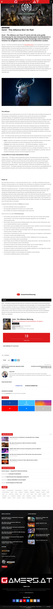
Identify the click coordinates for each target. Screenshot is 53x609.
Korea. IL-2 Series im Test (42, 540)
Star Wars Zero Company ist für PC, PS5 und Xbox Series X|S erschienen (25, 454)
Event (16, 492)
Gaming (3, 27)
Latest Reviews (32, 513)
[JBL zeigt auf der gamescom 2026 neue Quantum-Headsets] (5, 444)
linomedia (48, 606)
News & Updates (6, 513)
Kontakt (21, 606)
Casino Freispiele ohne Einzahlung (8, 556)
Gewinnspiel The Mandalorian (15, 473)
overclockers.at (28, 607)
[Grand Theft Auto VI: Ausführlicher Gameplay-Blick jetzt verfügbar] (5, 439)
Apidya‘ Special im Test (41, 523)
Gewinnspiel (32, 492)
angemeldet (8, 393)
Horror (48, 492)
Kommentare (19, 385)
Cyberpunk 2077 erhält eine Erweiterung (19, 470)
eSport (12, 492)
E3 (48, 490)
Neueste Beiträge (7, 434)
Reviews (8, 27)
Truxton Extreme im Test (41, 528)
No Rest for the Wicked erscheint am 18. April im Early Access (41, 367)
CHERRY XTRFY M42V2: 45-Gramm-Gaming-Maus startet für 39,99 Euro (25, 448)
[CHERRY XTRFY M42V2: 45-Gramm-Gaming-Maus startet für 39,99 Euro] (5, 450)
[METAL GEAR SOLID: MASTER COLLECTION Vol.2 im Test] (31, 536)
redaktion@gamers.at (29, 592)
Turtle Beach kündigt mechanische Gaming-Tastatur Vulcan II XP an (12, 542)
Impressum (25, 606)
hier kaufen (15, 323)
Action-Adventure (10, 490)
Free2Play (20, 492)
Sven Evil (11, 371)
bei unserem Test (29, 44)
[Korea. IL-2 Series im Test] (31, 542)
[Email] (27, 600)
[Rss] (31, 600)
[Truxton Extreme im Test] (31, 530)
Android (31, 490)
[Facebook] (14, 600)
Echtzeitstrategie (5, 492)
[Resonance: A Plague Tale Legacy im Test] (31, 519)
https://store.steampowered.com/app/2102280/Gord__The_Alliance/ (28, 321)
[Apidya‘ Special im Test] (31, 525)
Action (3, 490)
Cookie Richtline (38, 606)
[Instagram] (21, 600)
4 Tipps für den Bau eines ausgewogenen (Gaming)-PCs (17, 476)
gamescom (26, 492)
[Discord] (38, 600)
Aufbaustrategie (37, 490)
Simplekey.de (4, 553)
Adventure (26, 490)
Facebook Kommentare (31, 385)
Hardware (38, 492)
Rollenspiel (7, 355)
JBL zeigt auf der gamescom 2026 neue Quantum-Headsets (23, 443)
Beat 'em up (44, 490)
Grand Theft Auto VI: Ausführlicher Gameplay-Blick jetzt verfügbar (24, 437)
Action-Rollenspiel (18, 490)
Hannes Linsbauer (14, 438)
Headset (43, 492)
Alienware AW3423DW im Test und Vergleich (16, 479)
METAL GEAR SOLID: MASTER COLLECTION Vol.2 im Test (43, 535)
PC (5, 27)
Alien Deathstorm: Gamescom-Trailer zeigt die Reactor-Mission (24, 460)
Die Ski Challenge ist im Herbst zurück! (14, 482)
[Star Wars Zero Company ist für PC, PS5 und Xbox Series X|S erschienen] (5, 456)
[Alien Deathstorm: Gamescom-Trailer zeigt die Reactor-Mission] (5, 462)
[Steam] (34, 600)
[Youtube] (24, 600)
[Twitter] (17, 600)
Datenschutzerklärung (31, 606)
